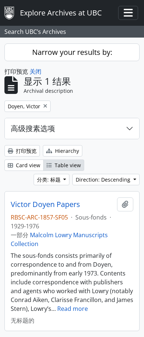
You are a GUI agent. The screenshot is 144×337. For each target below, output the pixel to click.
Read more (72, 309)
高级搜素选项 (33, 128)
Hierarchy (66, 150)
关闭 (35, 71)
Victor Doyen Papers (45, 204)
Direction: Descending (104, 179)
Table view (67, 165)
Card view (27, 165)
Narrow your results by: (72, 52)
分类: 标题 (49, 179)
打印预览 (25, 150)
